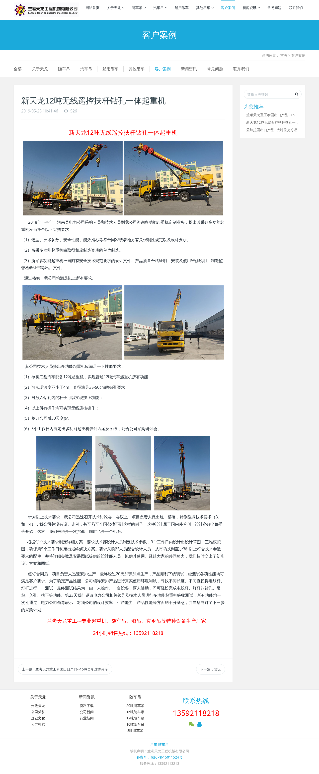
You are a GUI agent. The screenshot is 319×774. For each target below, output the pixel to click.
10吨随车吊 (135, 724)
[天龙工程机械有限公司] (46, 10)
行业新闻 (87, 718)
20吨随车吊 (135, 705)
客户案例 (228, 7)
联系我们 (296, 7)
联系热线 (196, 700)
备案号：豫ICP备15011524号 (159, 757)
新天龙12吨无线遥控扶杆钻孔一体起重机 (278, 122)
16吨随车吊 (135, 711)
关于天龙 (114, 7)
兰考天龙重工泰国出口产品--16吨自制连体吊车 (282, 114)
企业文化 (38, 718)
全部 (18, 69)
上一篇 (65, 669)
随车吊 (137, 7)
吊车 (153, 744)
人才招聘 (38, 724)
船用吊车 (182, 7)
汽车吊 (158, 7)
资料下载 (87, 705)
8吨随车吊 (135, 730)
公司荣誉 (38, 711)
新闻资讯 (249, 7)
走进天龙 (38, 705)
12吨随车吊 (135, 718)
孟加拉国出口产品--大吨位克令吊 (272, 129)
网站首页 (92, 7)
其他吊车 (203, 7)
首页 (283, 55)
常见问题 (274, 7)
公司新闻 (87, 711)
